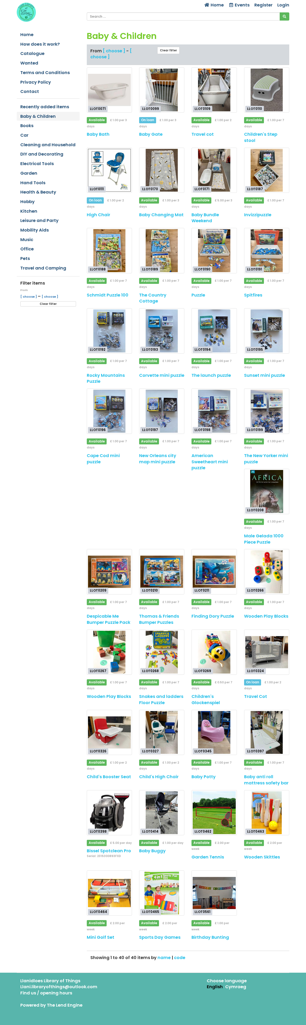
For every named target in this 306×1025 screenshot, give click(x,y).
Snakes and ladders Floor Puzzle (161, 699)
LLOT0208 (255, 510)
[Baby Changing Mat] (161, 170)
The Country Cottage (152, 298)
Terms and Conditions (45, 73)
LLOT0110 (254, 109)
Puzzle (198, 295)
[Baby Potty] (214, 732)
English (215, 987)
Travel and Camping (43, 268)
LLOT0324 (255, 671)
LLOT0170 (150, 189)
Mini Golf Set (100, 937)
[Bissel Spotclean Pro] (109, 812)
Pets (25, 258)
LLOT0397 (255, 751)
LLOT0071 (98, 109)
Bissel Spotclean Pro (109, 851)
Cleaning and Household (48, 145)
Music (26, 240)
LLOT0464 (98, 911)
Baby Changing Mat (161, 215)
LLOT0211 (202, 590)
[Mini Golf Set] (109, 893)
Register (263, 5)
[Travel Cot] (266, 652)
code (179, 957)
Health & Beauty (38, 192)
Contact (29, 91)
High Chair (98, 215)
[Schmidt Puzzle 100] (109, 250)
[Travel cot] (214, 90)
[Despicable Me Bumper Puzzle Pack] (109, 571)
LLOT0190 (202, 269)
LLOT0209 (98, 590)
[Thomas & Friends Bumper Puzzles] (161, 571)
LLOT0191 (254, 269)
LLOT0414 (150, 831)
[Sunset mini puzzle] (266, 330)
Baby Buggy (152, 851)
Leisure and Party (39, 220)
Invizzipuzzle (257, 215)
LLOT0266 (255, 590)
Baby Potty (203, 777)
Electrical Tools (37, 164)
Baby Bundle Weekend (205, 218)
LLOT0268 (150, 671)
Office (27, 249)
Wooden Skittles (262, 857)
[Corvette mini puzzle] (161, 330)
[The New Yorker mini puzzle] (266, 411)
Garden (28, 173)
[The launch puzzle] (214, 330)
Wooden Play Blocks (266, 616)
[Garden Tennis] (214, 812)
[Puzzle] (214, 250)
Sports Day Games (159, 937)
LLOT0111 (97, 189)
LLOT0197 (150, 430)
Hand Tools (32, 183)
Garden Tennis (207, 857)
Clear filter (48, 304)
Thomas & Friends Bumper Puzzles (159, 619)
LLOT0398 (98, 831)
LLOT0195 (255, 349)
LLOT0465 (150, 911)
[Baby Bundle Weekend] (214, 170)
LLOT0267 (98, 671)
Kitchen (28, 211)
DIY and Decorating (41, 154)
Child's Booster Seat (109, 777)
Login (283, 5)
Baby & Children (38, 116)
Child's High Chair (159, 777)
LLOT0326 (98, 751)
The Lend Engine (64, 1005)
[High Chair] (109, 170)
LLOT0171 (202, 189)
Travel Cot (255, 696)
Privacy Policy (35, 82)
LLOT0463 (255, 831)
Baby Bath (98, 134)
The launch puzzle (211, 375)
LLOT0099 (150, 109)
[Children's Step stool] (266, 90)
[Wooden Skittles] (266, 812)
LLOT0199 (255, 430)
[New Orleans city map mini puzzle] (161, 411)
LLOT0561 (202, 911)
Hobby (27, 202)
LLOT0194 (203, 349)
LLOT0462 (203, 831)
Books (26, 126)
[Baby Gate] (161, 90)
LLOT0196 (98, 430)
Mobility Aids (34, 230)
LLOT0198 (202, 430)
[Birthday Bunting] (214, 893)
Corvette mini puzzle (161, 375)
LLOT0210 (150, 590)
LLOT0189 (150, 269)
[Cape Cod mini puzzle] (109, 411)
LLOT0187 (255, 189)
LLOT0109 (202, 109)
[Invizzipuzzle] (266, 170)
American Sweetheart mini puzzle (209, 462)
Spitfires (253, 295)
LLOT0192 (97, 349)
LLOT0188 (98, 269)
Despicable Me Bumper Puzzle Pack (108, 619)
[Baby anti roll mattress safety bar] (266, 732)
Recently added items (44, 107)
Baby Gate (151, 134)
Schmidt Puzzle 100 (107, 295)
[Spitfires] (266, 250)
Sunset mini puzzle (264, 375)
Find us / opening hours (46, 993)
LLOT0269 (203, 671)
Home (217, 5)
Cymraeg (235, 987)
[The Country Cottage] (161, 250)
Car (24, 135)
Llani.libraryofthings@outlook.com (58, 987)
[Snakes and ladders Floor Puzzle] (161, 652)
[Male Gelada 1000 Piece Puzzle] (266, 491)
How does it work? (40, 44)
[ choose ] (29, 296)
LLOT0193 (150, 349)
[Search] (284, 16)
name (165, 957)
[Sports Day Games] (161, 893)
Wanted (29, 63)
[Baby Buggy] (161, 812)
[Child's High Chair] (161, 732)
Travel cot (202, 134)
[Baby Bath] (109, 90)
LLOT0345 (203, 751)
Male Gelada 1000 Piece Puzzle (264, 539)
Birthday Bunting (210, 937)
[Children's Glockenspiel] (214, 652)
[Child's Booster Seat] (109, 732)
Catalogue (32, 53)
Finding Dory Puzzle (212, 616)
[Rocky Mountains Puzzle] (109, 330)
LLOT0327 (150, 751)
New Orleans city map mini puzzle (157, 459)
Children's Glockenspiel (205, 699)
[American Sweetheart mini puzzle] (214, 411)
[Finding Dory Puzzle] (214, 571)
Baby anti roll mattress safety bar (266, 780)
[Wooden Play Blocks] (266, 571)
